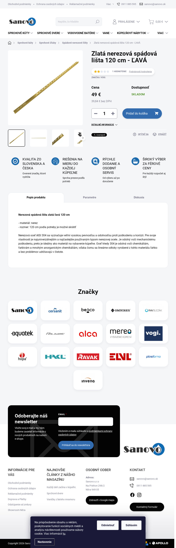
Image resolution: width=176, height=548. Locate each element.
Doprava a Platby (17, 499)
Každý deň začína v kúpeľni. (61, 487)
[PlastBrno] (153, 356)
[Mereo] (120, 333)
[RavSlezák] (153, 310)
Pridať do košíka (137, 113)
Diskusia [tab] (139, 197)
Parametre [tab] (89, 197)
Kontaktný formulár (146, 507)
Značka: (98, 77)
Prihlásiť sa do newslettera (76, 445)
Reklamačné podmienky (82, 4)
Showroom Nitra (16, 510)
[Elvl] (120, 356)
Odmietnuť (107, 525)
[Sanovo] (22, 310)
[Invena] (88, 380)
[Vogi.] (153, 333)
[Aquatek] (22, 333)
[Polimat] (55, 333)
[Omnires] (120, 310)
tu (64, 533)
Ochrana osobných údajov (50, 4)
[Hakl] (55, 356)
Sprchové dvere (55, 493)
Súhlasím (131, 525)
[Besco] (88, 310)
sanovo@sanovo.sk (147, 478)
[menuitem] (21, 33)
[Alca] (88, 333)
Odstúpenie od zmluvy (19, 504)
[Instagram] (139, 494)
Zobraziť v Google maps (101, 500)
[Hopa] (22, 356)
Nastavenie (45, 542)
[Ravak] (88, 356)
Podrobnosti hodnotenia (140, 71)
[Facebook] (132, 494)
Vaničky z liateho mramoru (61, 499)
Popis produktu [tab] (36, 197)
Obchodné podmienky (19, 4)
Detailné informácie (102, 124)
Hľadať (97, 21)
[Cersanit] (55, 310)
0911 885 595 (144, 485)
